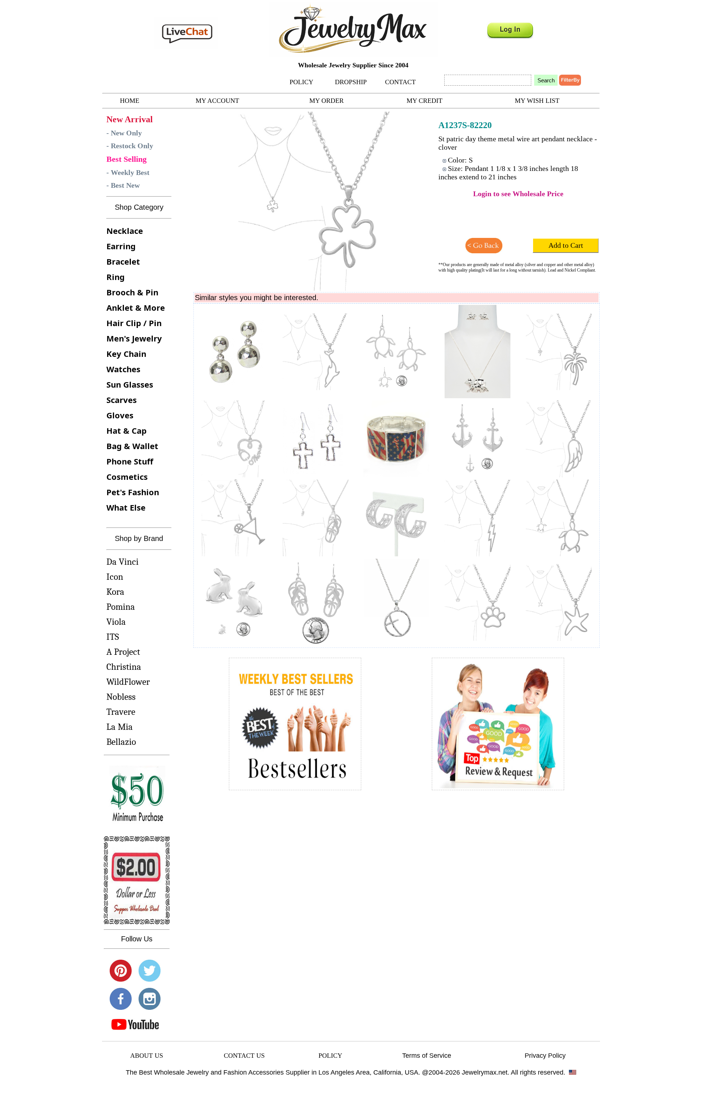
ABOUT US (146, 1055)
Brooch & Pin (132, 292)
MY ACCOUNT (217, 100)
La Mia (119, 726)
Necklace (124, 230)
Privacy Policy (545, 1055)
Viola (116, 621)
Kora (115, 591)
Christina (123, 666)
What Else (126, 507)
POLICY (301, 82)
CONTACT (400, 82)
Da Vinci (122, 561)
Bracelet (123, 261)
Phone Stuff (129, 461)
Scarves (121, 399)
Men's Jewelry (134, 338)
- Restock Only (129, 146)
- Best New (123, 185)
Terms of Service (426, 1055)
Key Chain (126, 353)
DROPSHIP (351, 82)
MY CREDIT (424, 100)
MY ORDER (326, 100)
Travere (120, 711)
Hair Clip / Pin (134, 322)
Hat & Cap (126, 430)
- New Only (124, 133)
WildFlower (128, 681)
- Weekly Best (128, 172)
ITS (112, 636)
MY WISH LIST (537, 100)
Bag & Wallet (132, 445)
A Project (123, 651)
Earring (121, 245)
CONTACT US (244, 1055)
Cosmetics (127, 476)
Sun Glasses (129, 384)
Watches (123, 368)
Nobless (121, 696)
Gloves (119, 415)
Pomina (120, 606)
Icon (114, 576)
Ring (115, 276)
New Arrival (129, 119)
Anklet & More (135, 307)
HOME (129, 100)
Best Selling (126, 159)
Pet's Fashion (132, 491)
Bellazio (121, 741)
